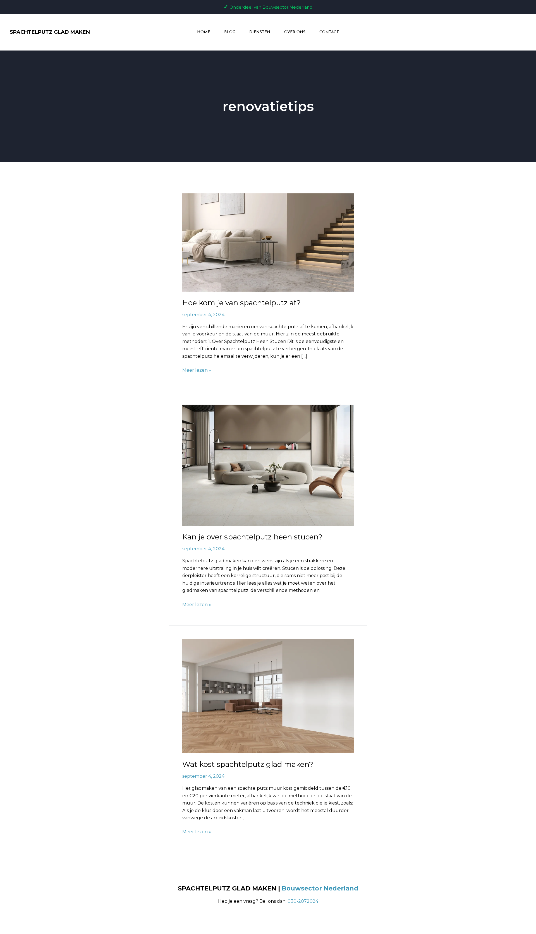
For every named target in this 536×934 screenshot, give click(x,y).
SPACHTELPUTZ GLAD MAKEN (50, 32)
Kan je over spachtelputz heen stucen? (252, 536)
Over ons (294, 32)
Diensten (259, 32)
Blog (229, 32)
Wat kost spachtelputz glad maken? (247, 764)
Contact (329, 32)
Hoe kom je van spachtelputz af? (241, 302)
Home (203, 32)
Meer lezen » (196, 370)
